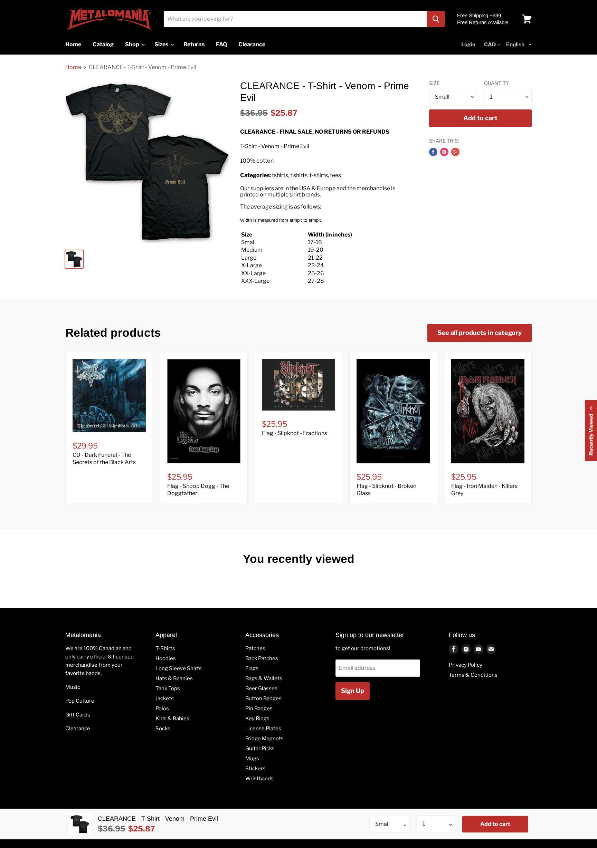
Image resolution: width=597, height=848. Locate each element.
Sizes (161, 44)
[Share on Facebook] (433, 152)
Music (72, 687)
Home (73, 67)
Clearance (77, 728)
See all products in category (479, 332)
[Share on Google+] (455, 152)
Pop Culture (79, 701)
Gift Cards (77, 715)
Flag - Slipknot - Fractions (294, 433)
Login (468, 44)
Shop (132, 44)
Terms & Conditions (473, 675)
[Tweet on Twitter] (444, 152)
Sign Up (352, 690)
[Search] (436, 19)
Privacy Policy (465, 665)
